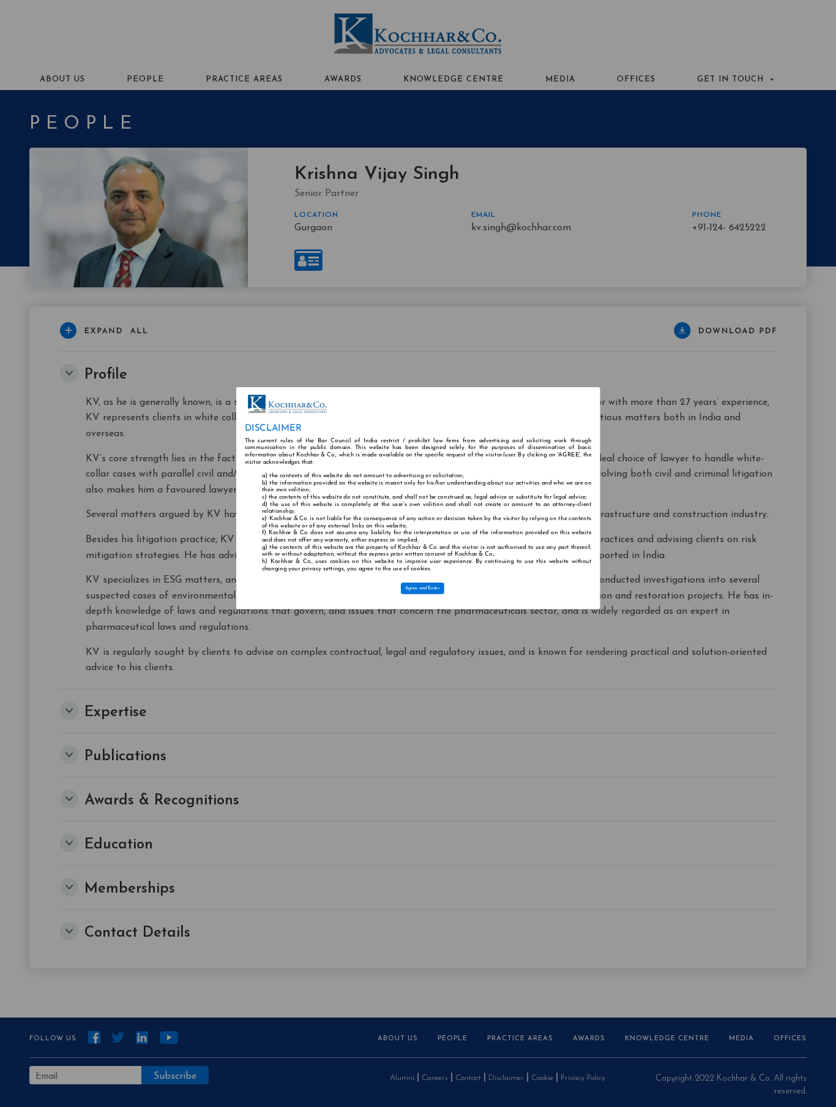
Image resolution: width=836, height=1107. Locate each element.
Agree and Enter (422, 588)
